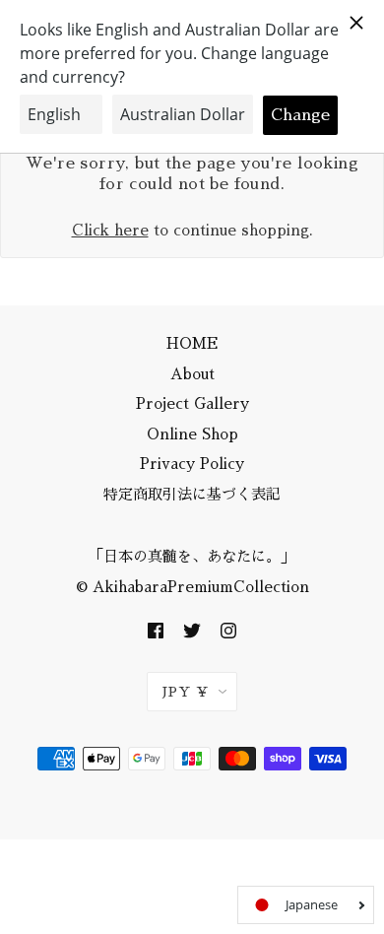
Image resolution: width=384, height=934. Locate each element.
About (192, 374)
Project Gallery (192, 403)
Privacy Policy (192, 463)
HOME (192, 343)
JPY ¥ (185, 692)
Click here (110, 230)
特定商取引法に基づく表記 (192, 494)
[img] (155, 629)
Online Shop (192, 434)
